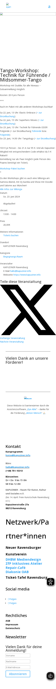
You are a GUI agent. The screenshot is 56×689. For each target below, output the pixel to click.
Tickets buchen (11, 235)
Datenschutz (13, 628)
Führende (36, 131)
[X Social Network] (28, 334)
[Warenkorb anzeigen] (46, 6)
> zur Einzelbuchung (45, 138)
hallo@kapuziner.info (20, 270)
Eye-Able (32, 409)
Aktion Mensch (33, 412)
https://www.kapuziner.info (27, 274)
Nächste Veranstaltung (12, 341)
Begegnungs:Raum (13, 256)
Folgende (4, 134)
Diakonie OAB (17, 572)
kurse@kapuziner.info (18, 455)
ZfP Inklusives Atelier (24, 563)
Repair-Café (16, 567)
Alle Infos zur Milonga (11, 189)
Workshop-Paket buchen (12, 168)
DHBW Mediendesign (23, 559)
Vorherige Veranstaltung (12, 338)
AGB (8, 620)
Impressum (12, 624)
